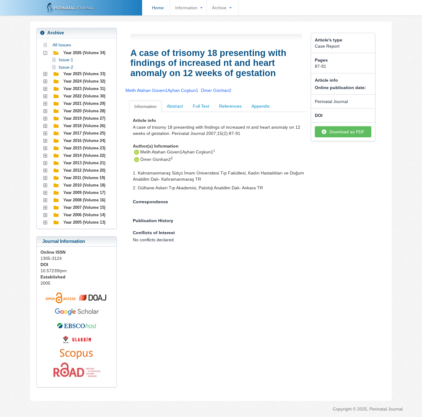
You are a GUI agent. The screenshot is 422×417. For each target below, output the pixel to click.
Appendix (260, 106)
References (230, 106)
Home (158, 7)
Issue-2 (66, 67)
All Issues (62, 44)
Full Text (201, 106)
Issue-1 (66, 59)
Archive (219, 7)
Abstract (175, 106)
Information (186, 7)
